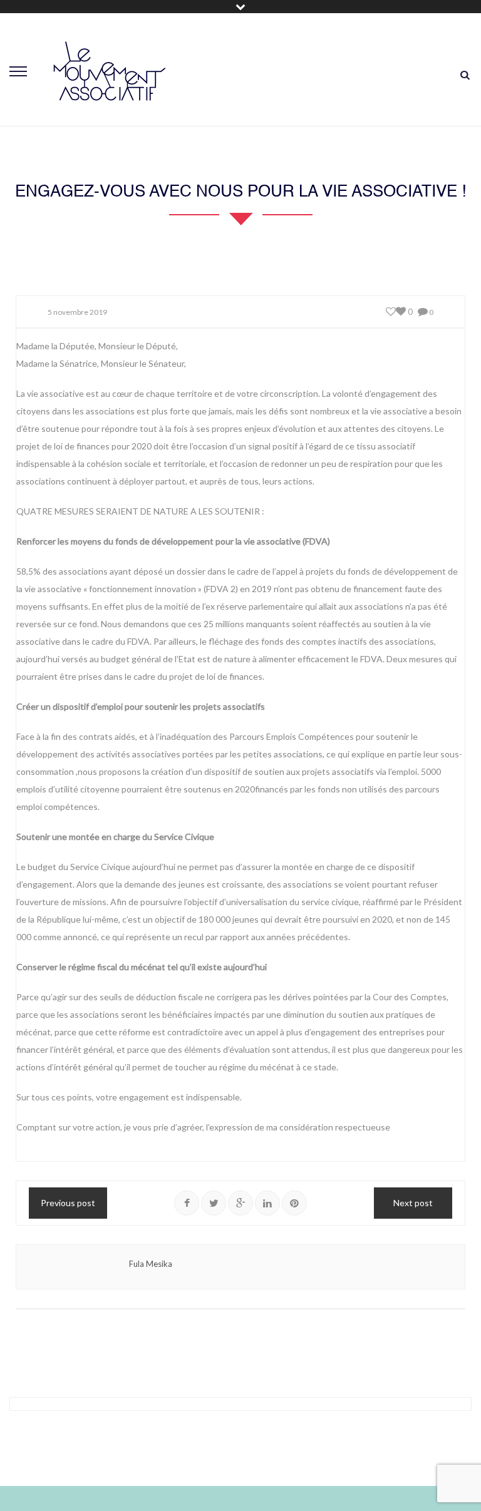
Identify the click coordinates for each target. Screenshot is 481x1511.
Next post (413, 1202)
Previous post (68, 1202)
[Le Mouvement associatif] (109, 70)
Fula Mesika (150, 1264)
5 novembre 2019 (77, 312)
